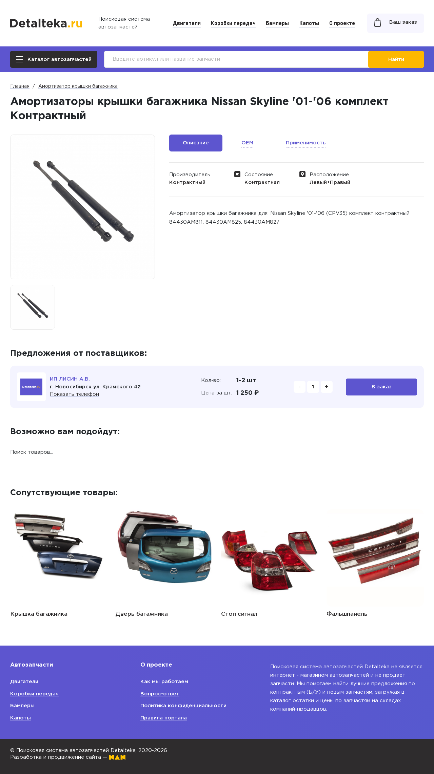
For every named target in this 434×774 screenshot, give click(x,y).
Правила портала (163, 718)
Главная (19, 86)
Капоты (309, 22)
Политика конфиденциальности (183, 706)
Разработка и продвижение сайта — (59, 757)
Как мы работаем (164, 681)
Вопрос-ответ (159, 694)
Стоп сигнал (239, 614)
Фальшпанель (347, 614)
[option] (32, 307)
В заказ (382, 387)
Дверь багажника (142, 614)
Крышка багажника (38, 614)
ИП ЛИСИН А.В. (70, 379)
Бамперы (277, 22)
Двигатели (187, 22)
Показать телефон (74, 394)
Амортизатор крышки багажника (78, 86)
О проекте (342, 22)
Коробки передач (233, 22)
